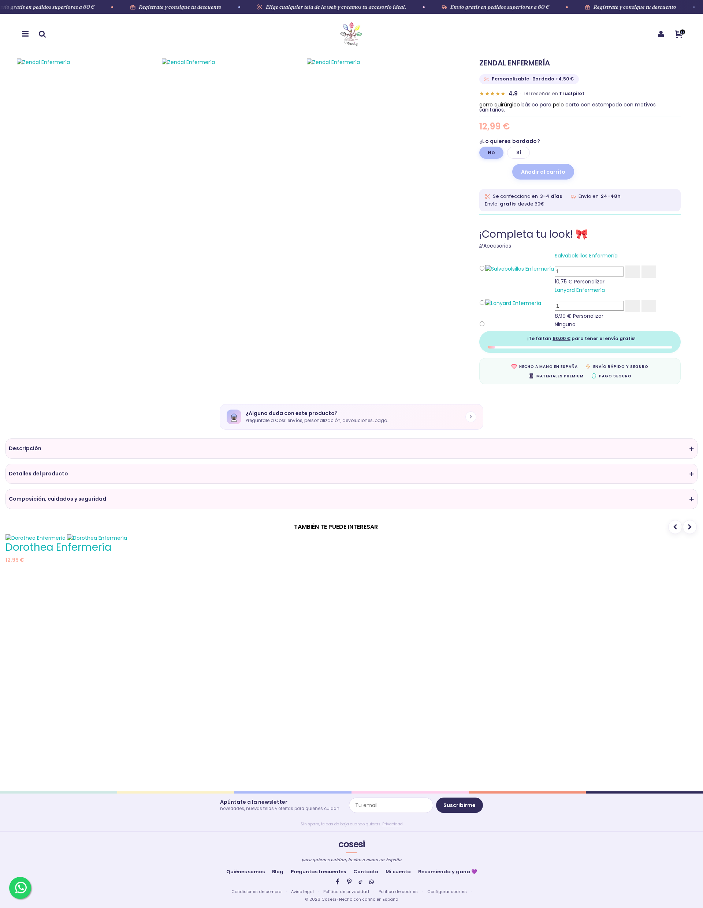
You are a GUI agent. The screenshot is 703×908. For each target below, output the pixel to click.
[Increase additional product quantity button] (632, 271)
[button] (351, 448)
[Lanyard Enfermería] (513, 302)
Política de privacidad (346, 891)
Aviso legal (302, 891)
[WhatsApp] (371, 882)
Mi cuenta (398, 871)
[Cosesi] (350, 34)
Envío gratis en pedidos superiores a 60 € (499, 7)
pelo (558, 104)
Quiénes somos (245, 871)
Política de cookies (398, 891)
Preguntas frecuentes (318, 871)
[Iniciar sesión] (660, 34)
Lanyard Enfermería (580, 290)
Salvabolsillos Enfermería (586, 255)
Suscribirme (459, 805)
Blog (277, 871)
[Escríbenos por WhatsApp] (20, 888)
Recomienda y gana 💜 (447, 871)
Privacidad (392, 824)
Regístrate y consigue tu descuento (180, 7)
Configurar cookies (447, 891)
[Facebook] (337, 882)
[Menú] (25, 34)
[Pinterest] (349, 882)
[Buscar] (42, 34)
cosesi (351, 844)
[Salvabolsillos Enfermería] (519, 268)
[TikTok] (360, 882)
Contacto (365, 871)
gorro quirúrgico (499, 104)
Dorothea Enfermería (58, 547)
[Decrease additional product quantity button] (648, 271)
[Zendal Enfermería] (89, 167)
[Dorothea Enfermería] (66, 537)
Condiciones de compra (256, 891)
